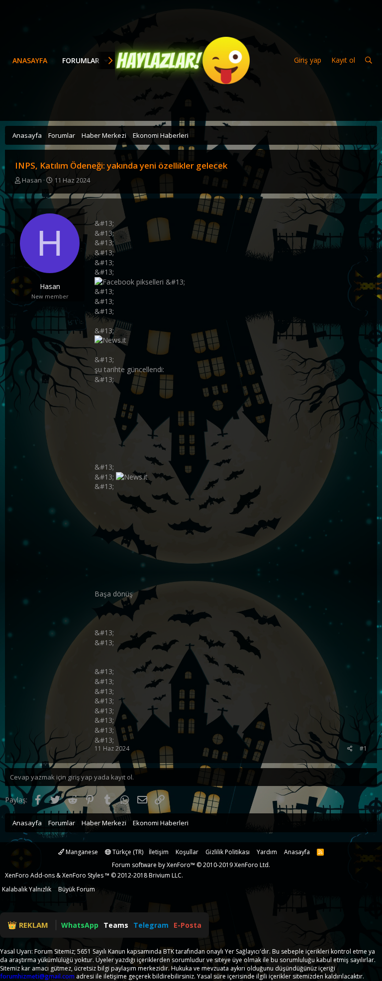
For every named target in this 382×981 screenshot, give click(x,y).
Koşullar (187, 852)
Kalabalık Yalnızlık (26, 889)
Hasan (32, 180)
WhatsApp (79, 925)
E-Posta (187, 925)
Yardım (267, 852)
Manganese (81, 852)
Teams (115, 925)
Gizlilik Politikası (227, 852)
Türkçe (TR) (127, 852)
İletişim (159, 852)
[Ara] (368, 60)
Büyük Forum (76, 889)
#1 (363, 748)
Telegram (151, 925)
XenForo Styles (82, 875)
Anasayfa (29, 60)
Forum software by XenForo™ (191, 865)
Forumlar (80, 60)
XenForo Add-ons (30, 875)
